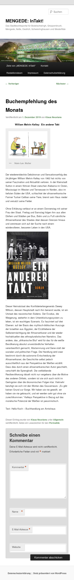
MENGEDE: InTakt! (24, 21)
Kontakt (44, 65)
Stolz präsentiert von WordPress (49, 573)
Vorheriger (12, 83)
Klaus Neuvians (53, 117)
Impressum (33, 72)
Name (17, 512)
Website (16, 547)
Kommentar (19, 467)
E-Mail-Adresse (21, 529)
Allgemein (58, 419)
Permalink (54, 422)
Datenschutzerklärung (54, 72)
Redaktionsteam (14, 72)
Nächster (62, 83)
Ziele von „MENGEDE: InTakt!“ (21, 65)
